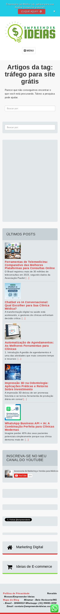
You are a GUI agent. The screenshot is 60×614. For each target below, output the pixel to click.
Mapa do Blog (11, 600)
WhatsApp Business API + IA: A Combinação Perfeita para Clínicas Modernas (29, 426)
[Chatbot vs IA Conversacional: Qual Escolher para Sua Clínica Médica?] (30, 291)
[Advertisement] (30, 179)
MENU (30, 50)
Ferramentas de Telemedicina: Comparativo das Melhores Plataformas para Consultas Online (30, 265)
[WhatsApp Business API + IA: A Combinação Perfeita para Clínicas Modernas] (30, 412)
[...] (27, 278)
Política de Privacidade (16, 593)
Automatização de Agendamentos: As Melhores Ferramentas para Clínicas (29, 346)
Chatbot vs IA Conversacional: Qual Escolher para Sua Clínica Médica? (27, 305)
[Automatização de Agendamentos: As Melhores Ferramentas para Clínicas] (30, 331)
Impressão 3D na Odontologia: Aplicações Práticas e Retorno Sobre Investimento (26, 386)
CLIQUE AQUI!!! (30, 11)
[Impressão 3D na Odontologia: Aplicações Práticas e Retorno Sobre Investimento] (30, 372)
